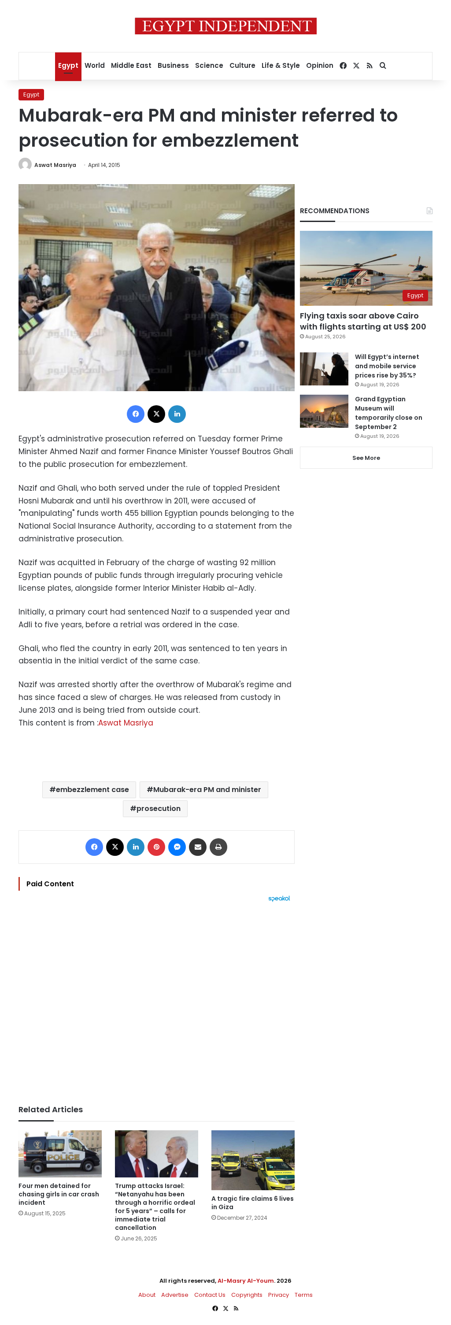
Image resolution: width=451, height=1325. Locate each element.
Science (209, 65)
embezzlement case (92, 790)
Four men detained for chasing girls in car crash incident (58, 1194)
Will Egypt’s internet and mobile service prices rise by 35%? (387, 366)
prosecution (159, 808)
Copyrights (246, 1295)
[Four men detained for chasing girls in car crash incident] (60, 1153)
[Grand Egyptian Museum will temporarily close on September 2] (324, 411)
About (146, 1295)
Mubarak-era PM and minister (207, 790)
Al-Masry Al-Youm (246, 1281)
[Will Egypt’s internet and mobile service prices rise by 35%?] (324, 368)
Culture (242, 65)
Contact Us (210, 1295)
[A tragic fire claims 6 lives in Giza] (253, 1160)
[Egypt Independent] (226, 26)
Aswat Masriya (55, 165)
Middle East (131, 65)
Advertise (175, 1295)
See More (366, 458)
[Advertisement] (156, 999)
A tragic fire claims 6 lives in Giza (252, 1202)
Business (173, 65)
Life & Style (281, 65)
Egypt (68, 65)
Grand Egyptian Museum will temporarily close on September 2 (388, 413)
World (95, 65)
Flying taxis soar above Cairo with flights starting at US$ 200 (363, 321)
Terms (304, 1295)
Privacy (278, 1295)
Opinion (319, 65)
